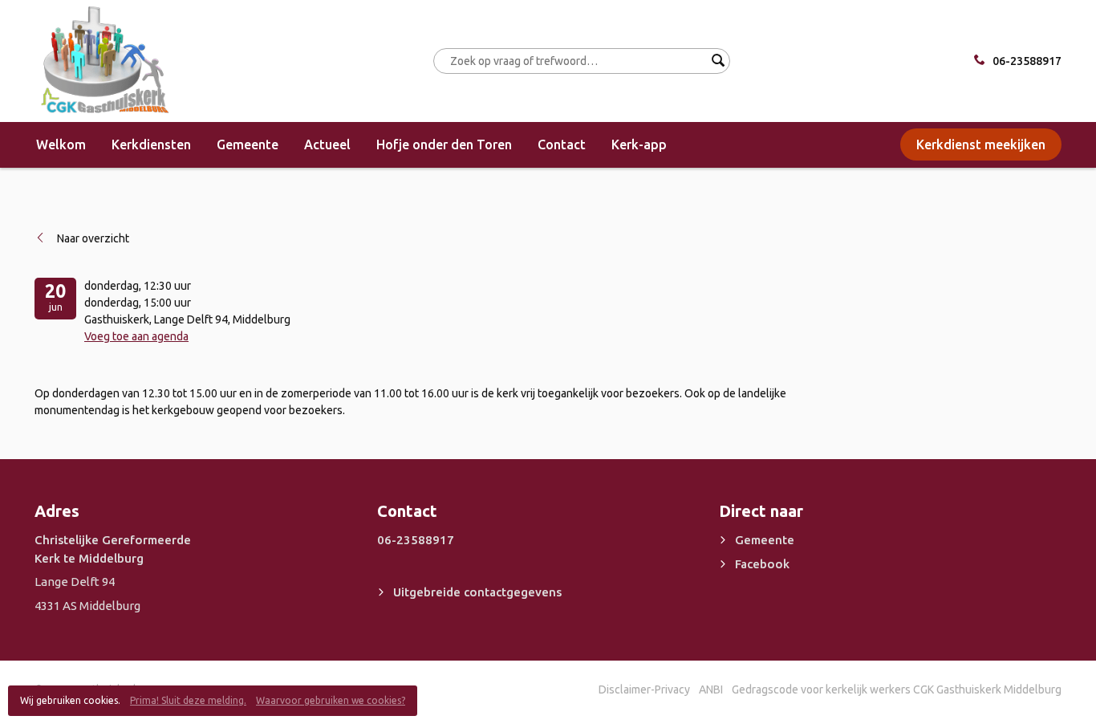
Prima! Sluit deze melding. (188, 700)
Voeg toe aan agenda (136, 336)
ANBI (711, 689)
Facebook (762, 564)
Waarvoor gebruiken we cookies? (330, 700)
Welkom (61, 144)
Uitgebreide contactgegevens (477, 592)
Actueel (327, 144)
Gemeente (247, 144)
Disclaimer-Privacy (644, 689)
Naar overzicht (93, 238)
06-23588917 (1026, 61)
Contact (562, 144)
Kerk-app (639, 144)
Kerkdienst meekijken (980, 144)
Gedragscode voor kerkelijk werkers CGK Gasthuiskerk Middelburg (896, 689)
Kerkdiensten (151, 144)
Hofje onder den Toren (444, 144)
